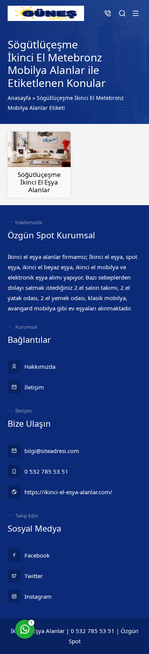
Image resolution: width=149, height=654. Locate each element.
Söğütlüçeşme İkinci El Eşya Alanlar (39, 182)
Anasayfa (19, 97)
